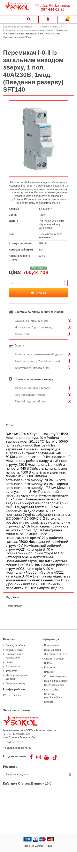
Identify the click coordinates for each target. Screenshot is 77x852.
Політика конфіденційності (54, 696)
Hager (42, 214)
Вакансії (49, 672)
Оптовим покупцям (55, 676)
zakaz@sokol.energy (55, 5)
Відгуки (48, 663)
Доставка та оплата (55, 654)
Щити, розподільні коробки (16, 677)
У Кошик (41, 292)
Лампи (9, 662)
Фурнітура (11, 671)
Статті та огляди (54, 658)
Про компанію (52, 645)
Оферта (49, 702)
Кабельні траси (14, 649)
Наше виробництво (55, 680)
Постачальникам (54, 685)
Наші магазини (53, 649)
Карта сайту (51, 689)
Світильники (13, 666)
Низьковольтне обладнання (14, 656)
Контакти (49, 667)
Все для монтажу (15, 683)
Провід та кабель (15, 645)
